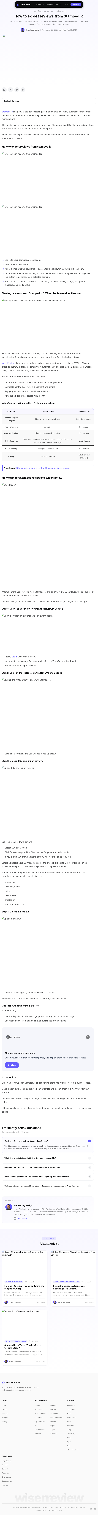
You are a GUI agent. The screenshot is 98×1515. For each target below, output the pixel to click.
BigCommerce (40, 1422)
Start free (75, 4)
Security (83, 1507)
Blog (34, 11)
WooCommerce (40, 1413)
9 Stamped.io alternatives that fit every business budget (42, 468)
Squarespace (40, 1430)
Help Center (6, 1461)
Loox (69, 1422)
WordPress (39, 1409)
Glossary (5, 1465)
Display (4, 1409)
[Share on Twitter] (10, 89)
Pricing (58, 4)
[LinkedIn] (95, 1509)
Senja (69, 1438)
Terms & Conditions (62, 1507)
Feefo (69, 1446)
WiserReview (8, 363)
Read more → (23, 1219)
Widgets (50, 4)
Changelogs (6, 1477)
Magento (53, 1405)
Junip (69, 1430)
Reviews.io (71, 1405)
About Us (5, 1473)
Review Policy (41, 1510)
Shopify (37, 1405)
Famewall (70, 1426)
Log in (66, 4)
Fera (69, 1413)
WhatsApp (54, 1413)
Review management (45, 11)
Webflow (38, 1434)
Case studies (7, 1481)
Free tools (5, 1485)
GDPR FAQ (74, 1507)
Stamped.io (7, 112)
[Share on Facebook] (16, 89)
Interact (53, 1422)
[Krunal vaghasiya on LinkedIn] (15, 1218)
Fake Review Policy (55, 1510)
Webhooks (54, 1434)
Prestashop (39, 1417)
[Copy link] (23, 89)
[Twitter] (91, 1509)
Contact (5, 1469)
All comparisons (73, 1450)
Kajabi (52, 1426)
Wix (36, 1426)
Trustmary (71, 1434)
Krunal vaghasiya (32, 30)
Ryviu (69, 1442)
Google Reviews (56, 1417)
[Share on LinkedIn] (4, 89)
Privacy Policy (48, 1507)
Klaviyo (53, 1409)
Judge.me (71, 1409)
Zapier (52, 1430)
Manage (5, 1413)
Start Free (12, 1065)
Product (39, 4)
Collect (4, 1405)
